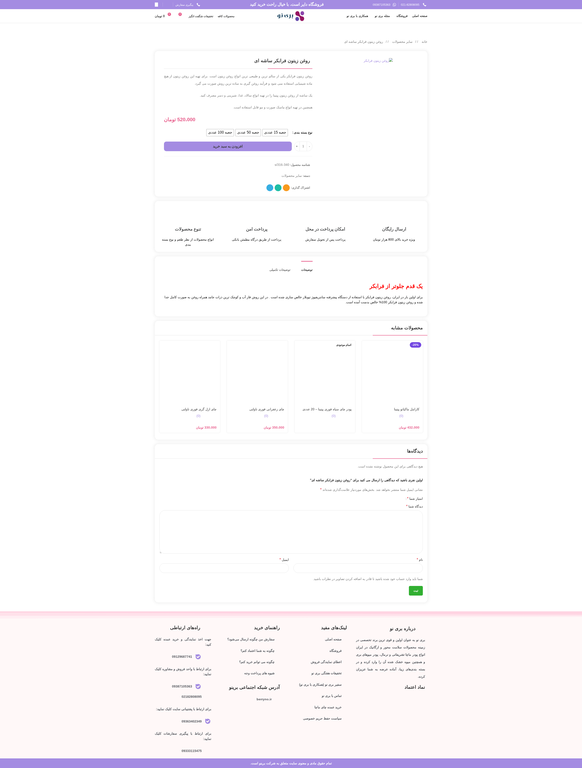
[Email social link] (286, 187)
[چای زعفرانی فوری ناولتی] (257, 372)
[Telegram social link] (269, 187)
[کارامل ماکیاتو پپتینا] (392, 372)
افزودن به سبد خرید (228, 146)
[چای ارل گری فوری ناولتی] (189, 372)
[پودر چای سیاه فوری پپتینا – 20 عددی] (325, 372)
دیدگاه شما (414, 506)
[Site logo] (291, 16)
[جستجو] (156, 4)
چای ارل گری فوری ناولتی (199, 409)
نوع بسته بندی (303, 132)
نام (420, 559)
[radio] (275, 132)
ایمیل (284, 559)
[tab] (307, 268)
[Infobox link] (414, 5)
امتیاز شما (415, 498)
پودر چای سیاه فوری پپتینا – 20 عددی (327, 409)
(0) (401, 416)
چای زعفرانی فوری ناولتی (266, 409)
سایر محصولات (402, 41)
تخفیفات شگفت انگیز (201, 16)
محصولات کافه (226, 16)
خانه (424, 41)
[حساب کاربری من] (169, 4)
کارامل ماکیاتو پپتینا (406, 409)
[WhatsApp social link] (278, 187)
